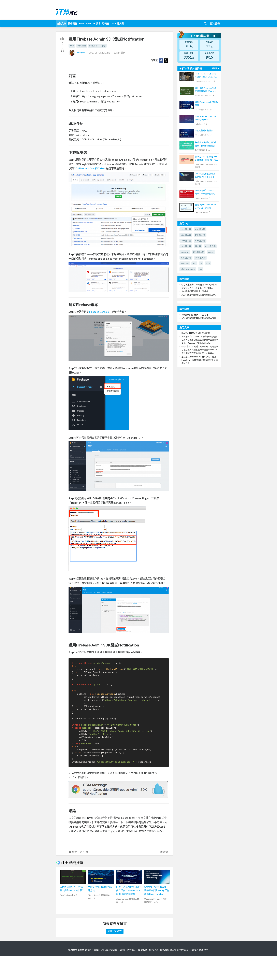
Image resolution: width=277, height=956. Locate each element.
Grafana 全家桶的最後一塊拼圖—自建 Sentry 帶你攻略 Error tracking (156, 890)
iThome (121, 949)
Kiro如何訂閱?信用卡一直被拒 (194, 291)
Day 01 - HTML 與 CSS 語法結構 (195, 333)
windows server (188, 269)
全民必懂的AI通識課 (204, 130)
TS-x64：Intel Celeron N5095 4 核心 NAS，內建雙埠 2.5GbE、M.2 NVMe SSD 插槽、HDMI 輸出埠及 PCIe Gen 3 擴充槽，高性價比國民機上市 (206, 75)
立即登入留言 (115, 931)
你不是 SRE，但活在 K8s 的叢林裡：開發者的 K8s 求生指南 (206, 158)
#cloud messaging (97, 45)
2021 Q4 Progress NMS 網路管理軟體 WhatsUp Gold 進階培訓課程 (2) (205, 90)
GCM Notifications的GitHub (90, 168)
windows (185, 263)
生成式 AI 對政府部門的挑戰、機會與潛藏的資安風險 (206, 144)
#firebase (81, 45)
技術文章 (61, 23)
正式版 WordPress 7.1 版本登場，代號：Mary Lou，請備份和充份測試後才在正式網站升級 (199, 359)
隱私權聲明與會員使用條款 (174, 949)
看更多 (215, 68)
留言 (74, 852)
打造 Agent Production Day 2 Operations (205, 206)
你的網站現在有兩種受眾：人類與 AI (197, 353)
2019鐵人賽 (210, 246)
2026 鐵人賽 (117, 23)
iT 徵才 (96, 23)
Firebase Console (99, 311)
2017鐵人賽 (186, 257)
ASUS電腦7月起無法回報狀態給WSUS (198, 295)
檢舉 (165, 852)
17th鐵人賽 (186, 240)
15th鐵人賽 (186, 229)
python (211, 252)
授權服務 (142, 949)
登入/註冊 (215, 23)
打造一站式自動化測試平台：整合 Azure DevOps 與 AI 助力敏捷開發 (128, 890)
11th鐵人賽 (186, 246)
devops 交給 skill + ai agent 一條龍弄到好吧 (205, 192)
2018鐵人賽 (198, 252)
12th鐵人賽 (200, 240)
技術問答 (72, 23)
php (194, 263)
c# (201, 263)
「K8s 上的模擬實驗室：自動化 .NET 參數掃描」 (206, 175)
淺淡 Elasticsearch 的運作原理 (206, 103)
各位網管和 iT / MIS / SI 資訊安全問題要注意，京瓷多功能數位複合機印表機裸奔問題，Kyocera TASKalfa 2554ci (199, 339)
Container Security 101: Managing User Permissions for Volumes (206, 118)
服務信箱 (153, 949)
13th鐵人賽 (186, 235)
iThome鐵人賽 (200, 35)
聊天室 (105, 23)
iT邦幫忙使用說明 (199, 949)
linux (208, 263)
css (200, 269)
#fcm (72, 45)
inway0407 (82, 52)
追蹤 (85, 852)
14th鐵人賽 (200, 235)
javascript (185, 252)
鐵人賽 (198, 246)
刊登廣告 (131, 949)
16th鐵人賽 (200, 229)
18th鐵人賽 (200, 257)
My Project (85, 23)
